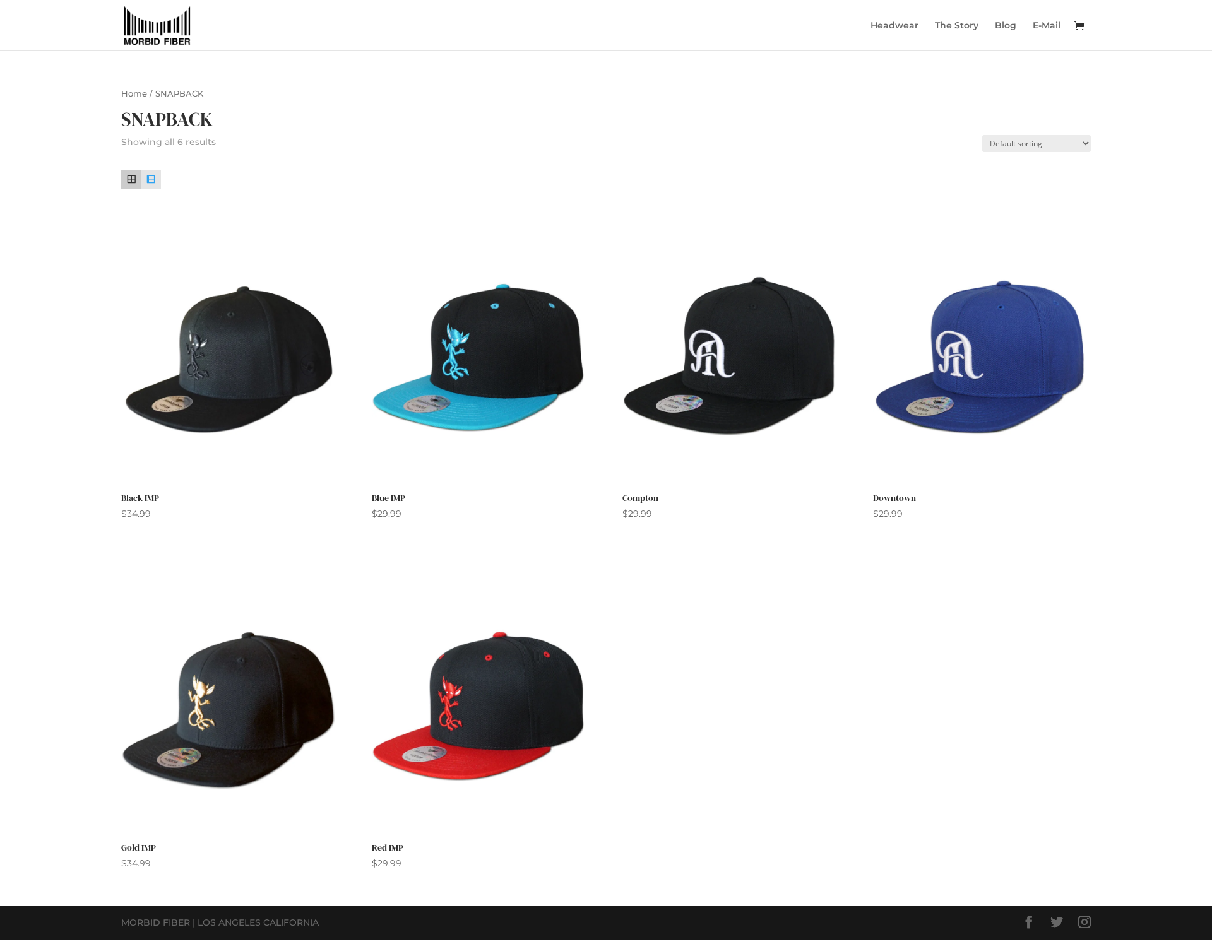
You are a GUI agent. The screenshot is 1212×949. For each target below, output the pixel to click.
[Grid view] (131, 179)
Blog (1005, 26)
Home (134, 93)
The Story (956, 26)
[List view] (150, 179)
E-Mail (1046, 26)
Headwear (894, 26)
